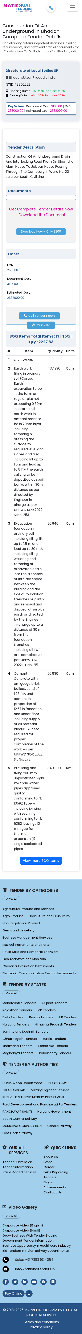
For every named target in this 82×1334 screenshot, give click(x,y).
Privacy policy (41, 1327)
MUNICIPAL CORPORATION (22, 1126)
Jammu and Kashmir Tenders (25, 1031)
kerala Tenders (54, 1038)
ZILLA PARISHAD (14, 1090)
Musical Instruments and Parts (26, 944)
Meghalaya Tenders (18, 1053)
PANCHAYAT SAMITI (17, 1111)
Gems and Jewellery (18, 930)
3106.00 (12, 284)
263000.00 (14, 270)
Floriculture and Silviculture (49, 916)
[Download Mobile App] (29, 1293)
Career (49, 1167)
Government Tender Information (28, 1240)
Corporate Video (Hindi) (21, 1230)
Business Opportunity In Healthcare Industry (37, 1245)
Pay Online (13, 1293)
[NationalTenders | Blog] (43, 1282)
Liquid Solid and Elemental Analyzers (30, 952)
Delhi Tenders (13, 1017)
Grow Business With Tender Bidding (30, 1235)
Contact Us (53, 1192)
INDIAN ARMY (57, 1083)
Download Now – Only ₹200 (41, 231)
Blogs (48, 1182)
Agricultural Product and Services (28, 909)
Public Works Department (22, 1083)
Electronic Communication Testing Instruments (39, 973)
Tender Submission (17, 1162)
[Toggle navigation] (72, 7)
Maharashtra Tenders (19, 1003)
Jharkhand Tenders (17, 1046)
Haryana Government (54, 1111)
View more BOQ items (41, 860)
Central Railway (59, 1126)
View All (11, 899)
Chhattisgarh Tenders (20, 1038)
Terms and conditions (41, 1322)
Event (48, 1162)
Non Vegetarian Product (21, 923)
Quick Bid (43, 325)
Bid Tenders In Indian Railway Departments (36, 1250)
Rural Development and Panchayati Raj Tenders (40, 1104)
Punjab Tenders (41, 1017)
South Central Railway (20, 1118)
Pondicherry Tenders (55, 1053)
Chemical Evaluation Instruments (28, 966)
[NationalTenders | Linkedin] (24, 1282)
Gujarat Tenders (54, 1003)
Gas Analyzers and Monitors (24, 959)
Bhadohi (15, 77)
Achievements (55, 1187)
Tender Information (18, 1167)
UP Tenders (68, 1017)
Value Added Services (20, 1172)
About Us (51, 1157)
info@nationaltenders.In (35, 1269)
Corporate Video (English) (23, 1225)
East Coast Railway (17, 1133)
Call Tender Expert (41, 316)
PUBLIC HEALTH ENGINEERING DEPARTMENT (34, 1097)
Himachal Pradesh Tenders (56, 1024)
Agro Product (13, 916)
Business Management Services (27, 937)
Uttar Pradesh (34, 77)
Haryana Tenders (16, 1024)
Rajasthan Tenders (17, 1010)
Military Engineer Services (50, 1090)
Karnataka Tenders (53, 1046)
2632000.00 (15, 298)
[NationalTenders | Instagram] (53, 1282)
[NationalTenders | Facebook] (6, 1282)
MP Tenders (47, 1010)
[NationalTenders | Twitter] (15, 1282)
